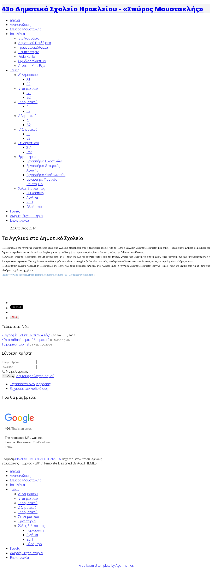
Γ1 (28, 106)
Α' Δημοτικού (28, 74)
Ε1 (28, 134)
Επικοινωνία (19, 220)
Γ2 (28, 111)
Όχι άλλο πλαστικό (32, 61)
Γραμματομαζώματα (33, 47)
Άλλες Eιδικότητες (31, 188)
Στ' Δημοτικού (28, 143)
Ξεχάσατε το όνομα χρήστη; (30, 384)
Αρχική (15, 20)
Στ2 (29, 152)
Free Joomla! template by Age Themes (106, 565)
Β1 (28, 93)
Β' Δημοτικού (28, 88)
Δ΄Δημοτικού (27, 115)
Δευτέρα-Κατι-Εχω (31, 65)
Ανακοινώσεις (20, 24)
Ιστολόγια (17, 33)
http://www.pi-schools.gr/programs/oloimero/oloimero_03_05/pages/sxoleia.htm (47, 274)
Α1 (28, 79)
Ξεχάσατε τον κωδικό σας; (29, 388)
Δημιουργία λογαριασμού (35, 376)
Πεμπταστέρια (28, 52)
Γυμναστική (35, 193)
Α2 (28, 84)
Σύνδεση (8, 376)
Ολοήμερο (34, 206)
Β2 (28, 97)
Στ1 (29, 147)
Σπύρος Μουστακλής (25, 29)
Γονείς (15, 211)
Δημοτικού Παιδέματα (34, 43)
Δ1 (28, 120)
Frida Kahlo (26, 56)
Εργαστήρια (27, 156)
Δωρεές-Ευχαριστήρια (26, 216)
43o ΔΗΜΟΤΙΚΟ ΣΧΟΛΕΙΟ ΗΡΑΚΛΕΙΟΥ (37, 459)
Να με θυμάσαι (17, 371)
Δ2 (28, 124)
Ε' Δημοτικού (27, 129)
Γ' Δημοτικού (27, 102)
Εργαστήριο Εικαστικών (44, 161)
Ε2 (28, 138)
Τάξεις (14, 70)
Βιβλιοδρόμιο (28, 38)
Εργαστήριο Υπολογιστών (45, 175)
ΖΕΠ (29, 202)
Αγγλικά (32, 197)
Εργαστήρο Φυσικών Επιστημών (42, 181)
